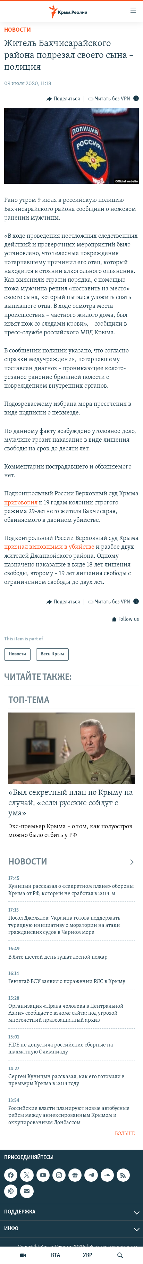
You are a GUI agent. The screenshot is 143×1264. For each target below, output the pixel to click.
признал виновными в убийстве (49, 547)
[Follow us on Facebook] (10, 1175)
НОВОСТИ (27, 862)
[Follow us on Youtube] (43, 1175)
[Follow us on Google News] (75, 1175)
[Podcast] (10, 1191)
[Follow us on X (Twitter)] (26, 1175)
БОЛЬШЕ (125, 1133)
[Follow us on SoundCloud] (107, 1175)
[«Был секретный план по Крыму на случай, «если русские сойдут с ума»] (71, 748)
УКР (87, 1255)
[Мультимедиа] (22, 1255)
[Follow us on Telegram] (91, 1175)
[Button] (63, 99)
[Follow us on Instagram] (59, 1175)
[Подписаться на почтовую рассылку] (26, 1191)
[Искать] (120, 1255)
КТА (55, 1255)
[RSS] (123, 1175)
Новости (17, 30)
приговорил (20, 503)
